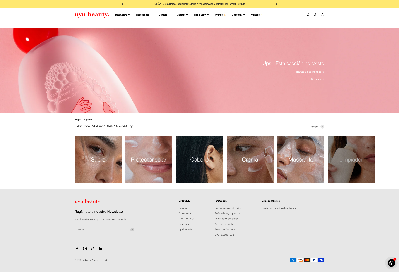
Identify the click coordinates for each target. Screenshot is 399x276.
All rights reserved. (99, 260)
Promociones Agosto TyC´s (228, 208)
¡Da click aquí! (317, 79)
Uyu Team (184, 224)
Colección (237, 14)
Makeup (181, 14)
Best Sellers (121, 14)
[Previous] (122, 4)
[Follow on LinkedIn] (101, 248)
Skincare (163, 14)
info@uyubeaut (282, 208)
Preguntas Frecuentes (225, 229)
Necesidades (142, 14)
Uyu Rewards (185, 229)
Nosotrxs (183, 208)
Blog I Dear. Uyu (186, 218)
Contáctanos (185, 213)
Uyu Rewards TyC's (224, 234)
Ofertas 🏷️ (220, 14)
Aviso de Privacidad (224, 224)
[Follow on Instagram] (85, 248)
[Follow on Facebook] (77, 248)
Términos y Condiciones (226, 218)
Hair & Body (200, 14)
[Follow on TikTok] (93, 248)
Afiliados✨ (256, 14)
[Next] (276, 4)
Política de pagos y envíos (227, 213)
